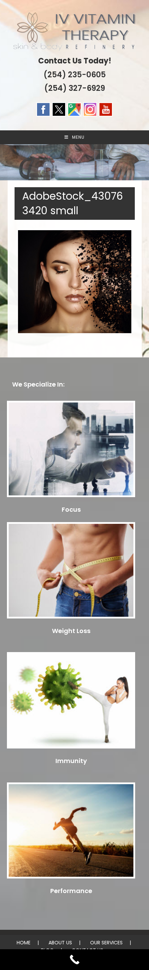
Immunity (71, 760)
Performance (71, 890)
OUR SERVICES (106, 942)
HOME (23, 942)
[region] (74, 162)
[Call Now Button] (74, 959)
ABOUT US (60, 942)
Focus (71, 509)
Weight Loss (71, 630)
